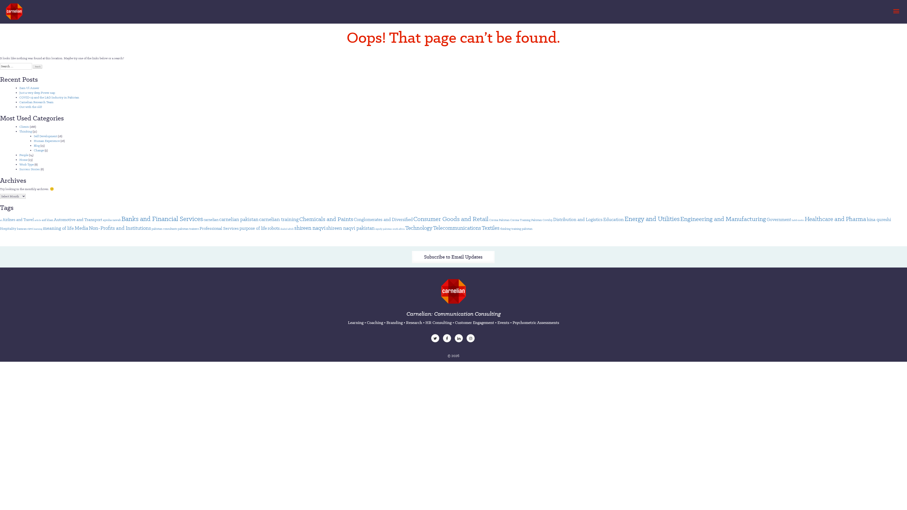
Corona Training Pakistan (526, 220)
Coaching (375, 322)
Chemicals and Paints (326, 219)
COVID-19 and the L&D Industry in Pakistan (49, 97)
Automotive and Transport (78, 219)
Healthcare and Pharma (835, 219)
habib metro (798, 220)
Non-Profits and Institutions (120, 228)
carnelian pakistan (238, 219)
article (37, 220)
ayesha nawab (112, 220)
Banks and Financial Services (162, 218)
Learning (356, 322)
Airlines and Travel (18, 219)
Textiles (491, 227)
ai (1, 220)
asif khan (47, 220)
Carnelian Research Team (36, 102)
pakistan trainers (188, 229)
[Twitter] (436, 339)
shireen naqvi (309, 227)
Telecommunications (457, 227)
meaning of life (58, 228)
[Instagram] (471, 339)
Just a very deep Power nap (37, 93)
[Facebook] (447, 339)
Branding (394, 322)
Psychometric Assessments (536, 322)
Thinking (25, 131)
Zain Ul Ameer (29, 88)
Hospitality (8, 228)
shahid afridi (287, 228)
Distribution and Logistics (578, 219)
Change (39, 150)
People (23, 155)
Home (23, 160)
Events (503, 322)
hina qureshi (879, 219)
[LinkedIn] (459, 339)
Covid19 (547, 220)
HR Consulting (438, 322)
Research (414, 322)
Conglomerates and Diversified (383, 219)
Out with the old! (30, 107)
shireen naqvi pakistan (350, 228)
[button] (895, 10)
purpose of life (253, 228)
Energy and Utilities (652, 218)
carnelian (211, 219)
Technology (418, 227)
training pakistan (521, 229)
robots (274, 228)
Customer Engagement (474, 322)
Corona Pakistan (499, 220)
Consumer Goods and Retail (450, 219)
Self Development (45, 136)
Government (779, 219)
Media (81, 228)
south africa (399, 228)
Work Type (26, 164)
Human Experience (47, 141)
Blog (37, 146)
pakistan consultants (164, 229)
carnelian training (279, 219)
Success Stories (29, 169)
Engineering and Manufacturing (723, 219)
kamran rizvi (25, 229)
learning (38, 228)
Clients (24, 127)
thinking (505, 229)
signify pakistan (383, 228)
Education (613, 219)
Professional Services (219, 228)
